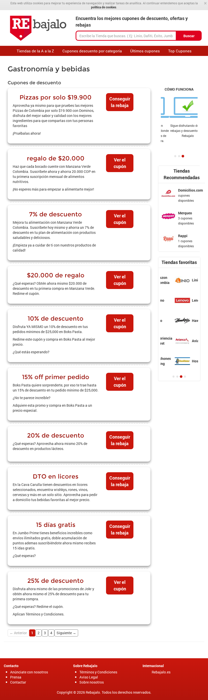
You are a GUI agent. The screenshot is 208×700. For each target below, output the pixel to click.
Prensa (15, 677)
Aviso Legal (88, 677)
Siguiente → (66, 632)
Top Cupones (180, 50)
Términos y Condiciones (98, 672)
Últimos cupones (145, 50)
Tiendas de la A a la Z (35, 50)
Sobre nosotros (91, 682)
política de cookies (103, 7)
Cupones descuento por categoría (92, 50)
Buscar (189, 35)
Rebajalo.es (161, 672)
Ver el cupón (120, 163)
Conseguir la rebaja (119, 102)
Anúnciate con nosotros (29, 672)
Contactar (18, 682)
